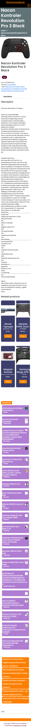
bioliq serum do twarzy (12, 87)
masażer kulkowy (7, 91)
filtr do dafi (23, 89)
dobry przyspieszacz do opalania (13, 88)
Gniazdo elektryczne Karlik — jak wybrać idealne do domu (15, 692)
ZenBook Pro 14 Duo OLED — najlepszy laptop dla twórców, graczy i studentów (14, 662)
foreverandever (15, 2)
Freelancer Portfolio (20, 726)
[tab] (7, 96)
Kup (4, 77)
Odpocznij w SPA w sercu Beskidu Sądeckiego (16, 700)
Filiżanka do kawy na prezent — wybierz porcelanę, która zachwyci (15, 683)
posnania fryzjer (18, 91)
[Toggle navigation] (28, 5)
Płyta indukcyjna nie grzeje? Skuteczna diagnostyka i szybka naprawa (15, 673)
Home (3, 30)
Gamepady (12, 85)
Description (7, 96)
